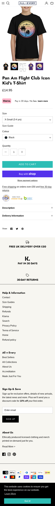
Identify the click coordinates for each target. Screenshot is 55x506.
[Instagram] (9, 454)
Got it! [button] (28, 501)
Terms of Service (10, 330)
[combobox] (27, 119)
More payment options (27, 180)
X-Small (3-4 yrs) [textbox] (13, 119)
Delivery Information (13, 216)
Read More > (8, 446)
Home (5, 335)
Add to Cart (27, 164)
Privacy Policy (9, 325)
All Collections (9, 362)
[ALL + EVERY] (27, 3)
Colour (5, 131)
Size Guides (8, 302)
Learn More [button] (10, 494)
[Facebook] (4, 454)
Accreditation (8, 371)
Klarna (5, 316)
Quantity (6, 146)
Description (8, 208)
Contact (6, 297)
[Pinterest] (14, 454)
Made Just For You (11, 376)
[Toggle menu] (3, 3)
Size (4, 113)
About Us (7, 367)
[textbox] (11, 137)
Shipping (6, 307)
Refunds (6, 311)
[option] (27, 33)
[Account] (46, 3)
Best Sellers (8, 357)
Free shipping (9, 187)
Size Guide (7, 126)
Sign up (10, 419)
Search (5, 321)
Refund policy (9, 340)
